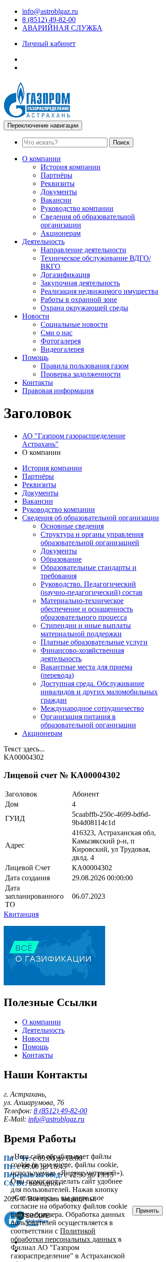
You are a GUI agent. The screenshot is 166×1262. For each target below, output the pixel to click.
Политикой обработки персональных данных (63, 1235)
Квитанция (21, 914)
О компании (41, 159)
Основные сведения (72, 526)
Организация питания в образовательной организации (88, 721)
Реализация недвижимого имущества (99, 291)
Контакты (37, 382)
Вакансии (56, 200)
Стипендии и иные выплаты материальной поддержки (86, 630)
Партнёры (56, 175)
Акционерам (61, 233)
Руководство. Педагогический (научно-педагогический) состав (91, 588)
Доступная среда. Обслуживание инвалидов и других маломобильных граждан (99, 692)
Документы (59, 192)
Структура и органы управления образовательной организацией (92, 538)
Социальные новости (74, 324)
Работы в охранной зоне (79, 299)
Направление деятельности (83, 250)
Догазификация (65, 275)
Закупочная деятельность (80, 283)
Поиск (121, 142)
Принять (147, 1210)
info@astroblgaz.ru (50, 11)
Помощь (35, 357)
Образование (61, 559)
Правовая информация (58, 391)
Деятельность (43, 241)
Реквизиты (58, 183)
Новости (35, 316)
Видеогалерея (62, 349)
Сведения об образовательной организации (90, 518)
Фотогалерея (61, 341)
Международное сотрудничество (92, 708)
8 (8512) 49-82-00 (49, 19)
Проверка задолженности (81, 374)
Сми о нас (56, 333)
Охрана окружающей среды (84, 308)
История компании (71, 167)
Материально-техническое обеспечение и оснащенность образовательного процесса (87, 609)
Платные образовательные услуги (94, 642)
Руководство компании (77, 208)
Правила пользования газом (85, 366)
